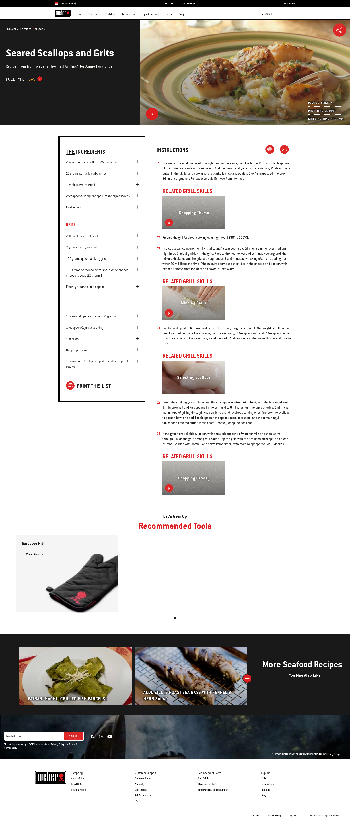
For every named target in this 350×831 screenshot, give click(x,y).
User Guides (141, 789)
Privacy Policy (58, 744)
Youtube (109, 736)
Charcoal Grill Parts (207, 784)
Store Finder (289, 3)
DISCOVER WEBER (187, 3)
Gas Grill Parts (205, 778)
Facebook (92, 736)
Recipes (265, 789)
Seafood (40, 29)
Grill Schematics (143, 795)
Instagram (101, 736)
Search (268, 14)
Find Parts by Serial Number (213, 789)
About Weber (78, 778)
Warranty (139, 784)
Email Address (13, 736)
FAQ (136, 801)
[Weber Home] (63, 13)
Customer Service (144, 778)
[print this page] (271, 149)
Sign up (73, 736)
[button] (83, 14)
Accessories (267, 784)
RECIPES (169, 3)
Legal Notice (77, 784)
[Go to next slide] (247, 678)
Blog (263, 795)
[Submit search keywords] (261, 13)
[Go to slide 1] (175, 618)
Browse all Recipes (19, 29)
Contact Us (255, 815)
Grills (264, 778)
